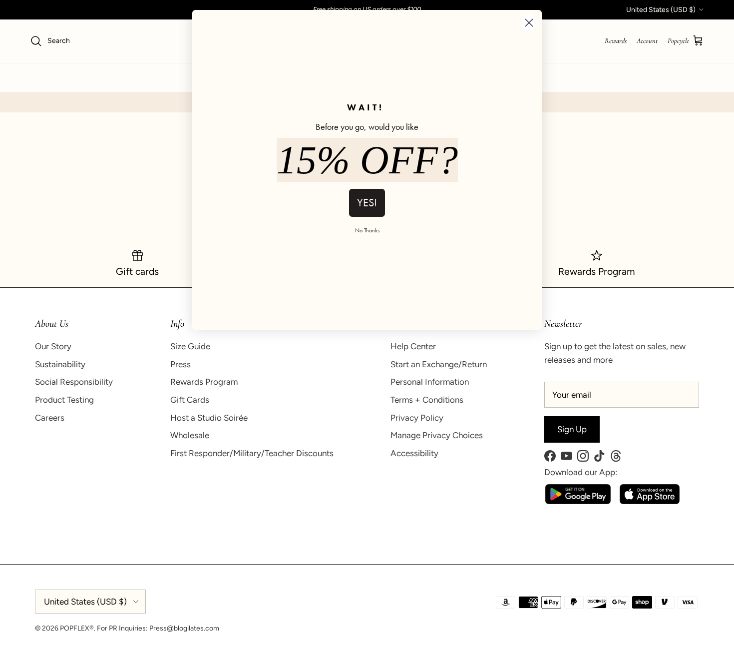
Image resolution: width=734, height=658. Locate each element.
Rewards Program (204, 382)
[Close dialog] (529, 22)
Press (180, 364)
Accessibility (414, 453)
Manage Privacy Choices (436, 435)
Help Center (413, 346)
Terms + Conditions (426, 400)
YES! (367, 202)
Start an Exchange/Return (438, 364)
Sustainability (60, 364)
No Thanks (367, 230)
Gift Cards (189, 400)
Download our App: (580, 472)
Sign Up (572, 429)
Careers (49, 418)
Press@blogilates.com (184, 628)
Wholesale (189, 435)
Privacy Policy (416, 418)
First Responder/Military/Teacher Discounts (252, 453)
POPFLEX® (77, 628)
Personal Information (429, 382)
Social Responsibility (74, 382)
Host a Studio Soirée (209, 418)
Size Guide (190, 346)
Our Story (53, 346)
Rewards (616, 40)
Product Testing (64, 400)
